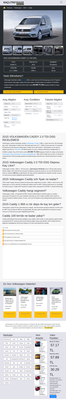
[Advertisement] (33, 263)
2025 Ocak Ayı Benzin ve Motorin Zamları (13, 233)
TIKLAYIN (18, 149)
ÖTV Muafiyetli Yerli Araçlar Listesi (12, 237)
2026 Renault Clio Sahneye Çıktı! (12, 230)
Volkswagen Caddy (32, 143)
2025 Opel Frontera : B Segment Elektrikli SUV (15, 240)
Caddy (23, 80)
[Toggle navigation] (61, 2)
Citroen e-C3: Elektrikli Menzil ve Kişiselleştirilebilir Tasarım (18, 244)
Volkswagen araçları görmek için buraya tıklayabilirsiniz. (19, 154)
